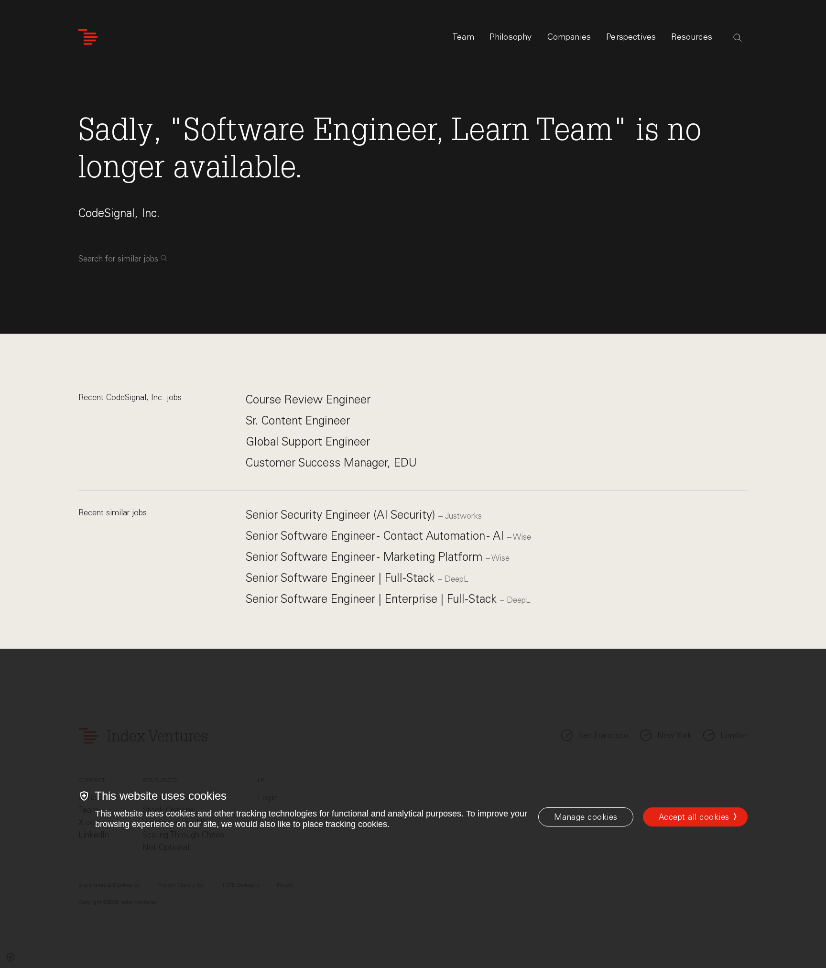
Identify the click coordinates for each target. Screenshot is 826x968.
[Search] (738, 37)
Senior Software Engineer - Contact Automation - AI (376, 536)
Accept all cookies (694, 817)
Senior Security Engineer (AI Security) (342, 515)
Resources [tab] (691, 37)
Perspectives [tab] (631, 37)
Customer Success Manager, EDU (331, 462)
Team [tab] (463, 37)
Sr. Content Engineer (298, 420)
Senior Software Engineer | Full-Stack (342, 578)
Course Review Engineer (308, 399)
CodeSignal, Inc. (119, 213)
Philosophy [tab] (510, 37)
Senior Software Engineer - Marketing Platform (366, 557)
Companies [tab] (569, 37)
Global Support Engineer (308, 441)
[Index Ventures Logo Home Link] (88, 37)
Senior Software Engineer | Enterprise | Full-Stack (373, 599)
